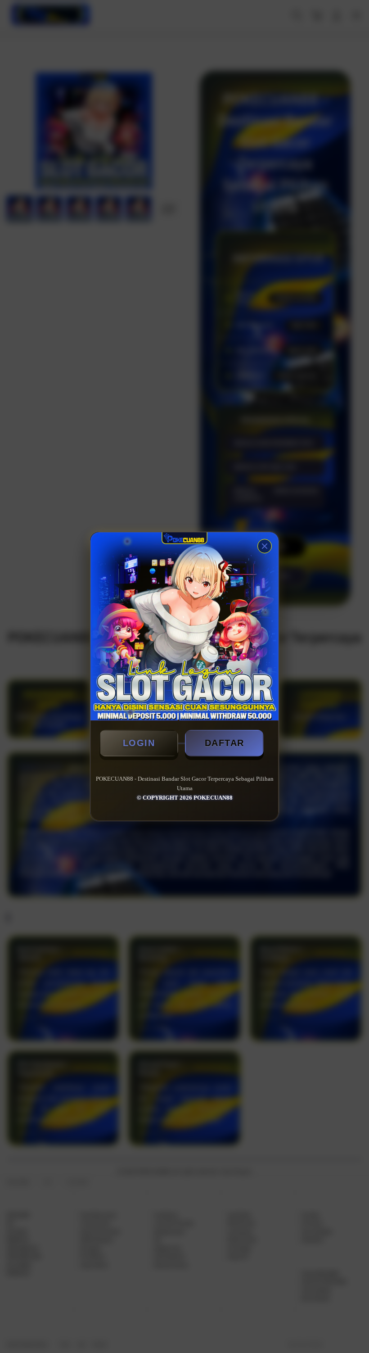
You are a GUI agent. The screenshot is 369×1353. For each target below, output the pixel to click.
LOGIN (139, 743)
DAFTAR (224, 743)
